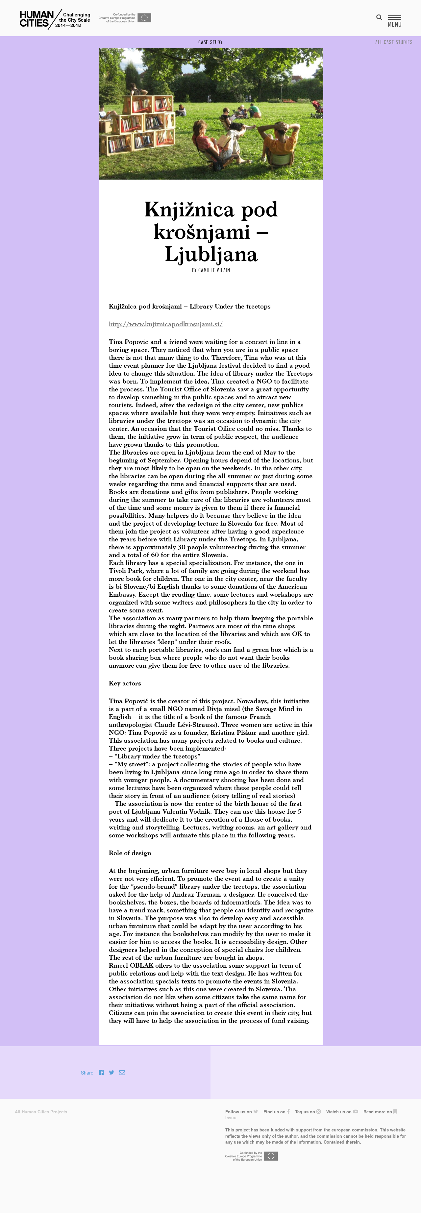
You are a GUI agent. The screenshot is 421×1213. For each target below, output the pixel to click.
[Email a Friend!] (122, 1072)
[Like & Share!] (101, 1072)
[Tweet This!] (111, 1072)
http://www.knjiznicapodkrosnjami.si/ (166, 324)
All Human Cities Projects (41, 1111)
